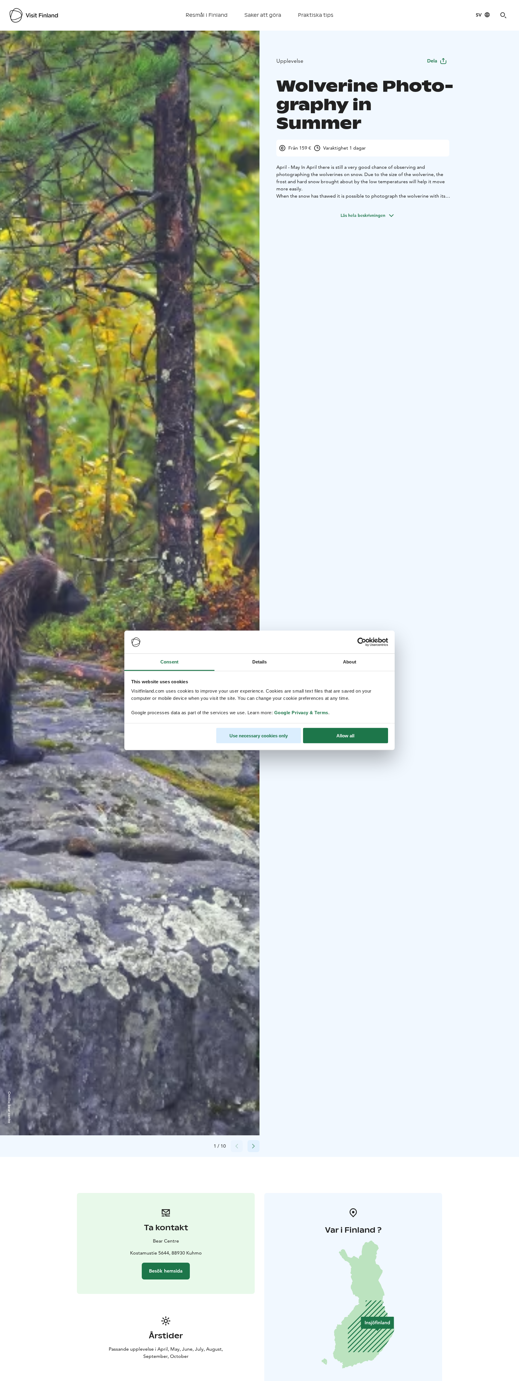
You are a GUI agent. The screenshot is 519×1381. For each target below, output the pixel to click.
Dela (432, 61)
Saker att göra (262, 15)
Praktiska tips (315, 15)
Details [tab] (259, 661)
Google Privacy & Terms (301, 712)
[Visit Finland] (34, 15)
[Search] (503, 15)
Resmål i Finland (207, 15)
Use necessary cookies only (258, 735)
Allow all (345, 735)
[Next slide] (253, 1146)
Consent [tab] (169, 661)
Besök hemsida (166, 1271)
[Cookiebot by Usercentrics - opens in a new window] (361, 642)
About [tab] (349, 661)
